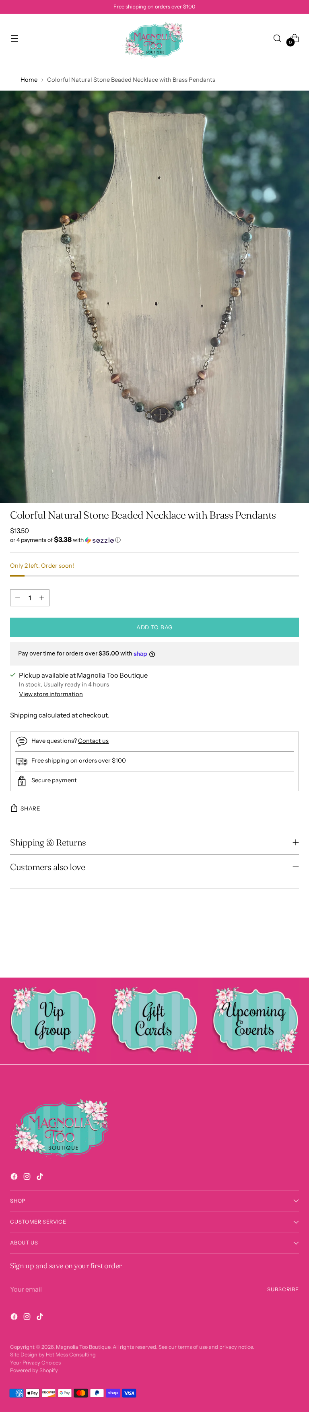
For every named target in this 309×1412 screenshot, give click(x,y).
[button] (154, 540)
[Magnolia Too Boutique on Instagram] (28, 1177)
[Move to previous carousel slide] (273, 950)
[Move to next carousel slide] (292, 950)
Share (30, 808)
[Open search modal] (277, 38)
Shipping (23, 715)
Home (29, 79)
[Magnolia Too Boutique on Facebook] (15, 1177)
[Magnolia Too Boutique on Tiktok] (40, 1177)
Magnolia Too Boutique (83, 1347)
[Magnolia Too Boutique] (154, 38)
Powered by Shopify (34, 1370)
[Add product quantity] (42, 598)
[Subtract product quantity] (17, 598)
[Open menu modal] (14, 38)
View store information (51, 694)
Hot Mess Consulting (71, 1355)
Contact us (93, 740)
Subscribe (283, 1289)
